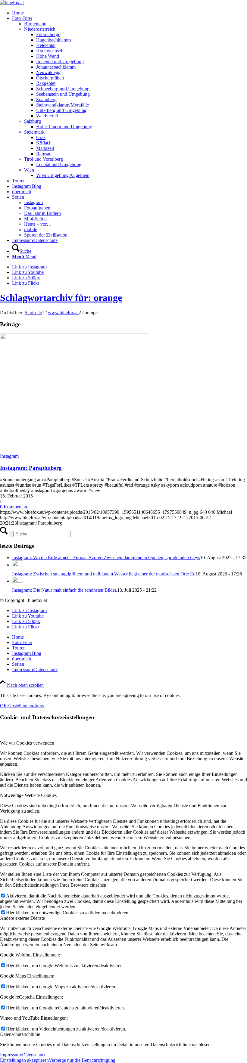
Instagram (33, 202)
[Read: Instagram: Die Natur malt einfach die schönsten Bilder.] (17, 581)
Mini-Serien (35, 218)
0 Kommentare (14, 506)
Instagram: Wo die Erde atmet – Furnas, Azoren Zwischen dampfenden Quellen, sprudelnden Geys (106, 557)
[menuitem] (129, 13)
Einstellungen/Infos (25, 705)
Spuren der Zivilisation (45, 234)
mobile (30, 229)
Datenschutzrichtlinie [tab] (20, 1034)
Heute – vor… (38, 224)
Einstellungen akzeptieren (24, 1060)
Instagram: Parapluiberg (31, 468)
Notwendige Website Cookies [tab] (28, 795)
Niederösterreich (39, 29)
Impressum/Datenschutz (22, 1054)
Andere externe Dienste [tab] (22, 918)
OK (3, 705)
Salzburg (32, 121)
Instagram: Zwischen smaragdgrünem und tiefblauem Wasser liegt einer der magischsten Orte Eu (103, 573)
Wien (29, 169)
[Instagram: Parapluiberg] (74, 337)
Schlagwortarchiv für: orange (61, 297)
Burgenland (35, 23)
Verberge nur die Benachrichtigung (82, 1060)
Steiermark (34, 132)
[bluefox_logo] (12, 2)
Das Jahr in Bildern (42, 213)
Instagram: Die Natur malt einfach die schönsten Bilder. (64, 590)
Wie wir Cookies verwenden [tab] (27, 742)
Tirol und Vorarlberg (43, 159)
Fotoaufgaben (37, 207)
